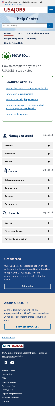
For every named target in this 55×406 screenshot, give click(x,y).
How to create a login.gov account (22, 99)
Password (10, 153)
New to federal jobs (13, 43)
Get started (27, 286)
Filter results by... (14, 231)
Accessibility (7, 374)
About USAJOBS (8, 370)
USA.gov (5, 401)
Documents (11, 204)
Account (9, 145)
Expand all (48, 135)
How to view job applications (19, 93)
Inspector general (9, 382)
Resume (9, 196)
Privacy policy (7, 390)
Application (11, 188)
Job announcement (15, 180)
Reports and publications (12, 393)
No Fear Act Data (8, 386)
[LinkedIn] (5, 363)
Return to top (8, 337)
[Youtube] (12, 363)
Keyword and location (16, 238)
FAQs (20, 33)
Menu (51, 9)
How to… (8, 33)
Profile (8, 161)
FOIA (4, 378)
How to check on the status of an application (27, 88)
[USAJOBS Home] (26, 10)
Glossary (31, 38)
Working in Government (38, 33)
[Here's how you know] (27, 3)
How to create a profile (17, 114)
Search (8, 222)
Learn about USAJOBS (27, 326)
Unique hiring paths (13, 38)
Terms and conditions (10, 397)
